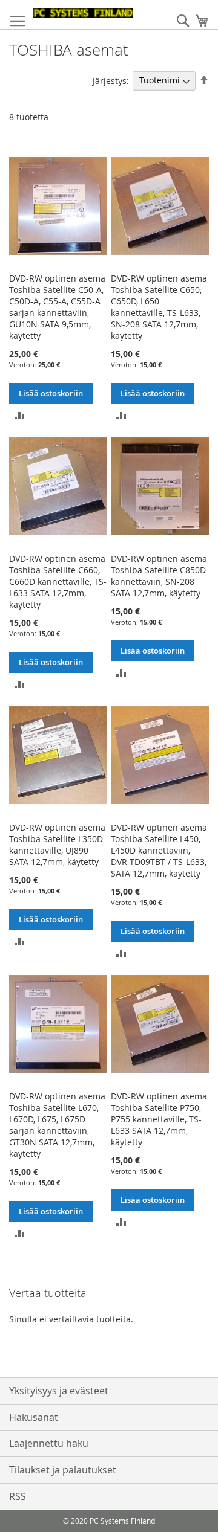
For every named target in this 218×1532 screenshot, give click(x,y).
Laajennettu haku (48, 1443)
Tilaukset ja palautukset (62, 1469)
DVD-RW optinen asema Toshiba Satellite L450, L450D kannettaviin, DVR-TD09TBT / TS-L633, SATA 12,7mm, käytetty (159, 850)
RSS (17, 1496)
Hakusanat (33, 1417)
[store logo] (83, 13)
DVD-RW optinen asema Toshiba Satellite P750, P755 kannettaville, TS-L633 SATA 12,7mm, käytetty (159, 1119)
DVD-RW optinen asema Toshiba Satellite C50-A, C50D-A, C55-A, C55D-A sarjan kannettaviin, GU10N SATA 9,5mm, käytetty (57, 306)
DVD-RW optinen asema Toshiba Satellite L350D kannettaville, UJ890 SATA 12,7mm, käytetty (57, 844)
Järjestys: (111, 80)
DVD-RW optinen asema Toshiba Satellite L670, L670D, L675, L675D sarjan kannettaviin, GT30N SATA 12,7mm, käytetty (57, 1124)
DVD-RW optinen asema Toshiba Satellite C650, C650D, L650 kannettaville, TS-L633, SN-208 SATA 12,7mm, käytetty (159, 306)
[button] (19, 414)
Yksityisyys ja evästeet (58, 1390)
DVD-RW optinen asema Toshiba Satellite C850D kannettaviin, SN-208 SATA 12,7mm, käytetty (159, 576)
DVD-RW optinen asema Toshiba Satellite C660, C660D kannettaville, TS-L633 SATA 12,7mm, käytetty (58, 581)
